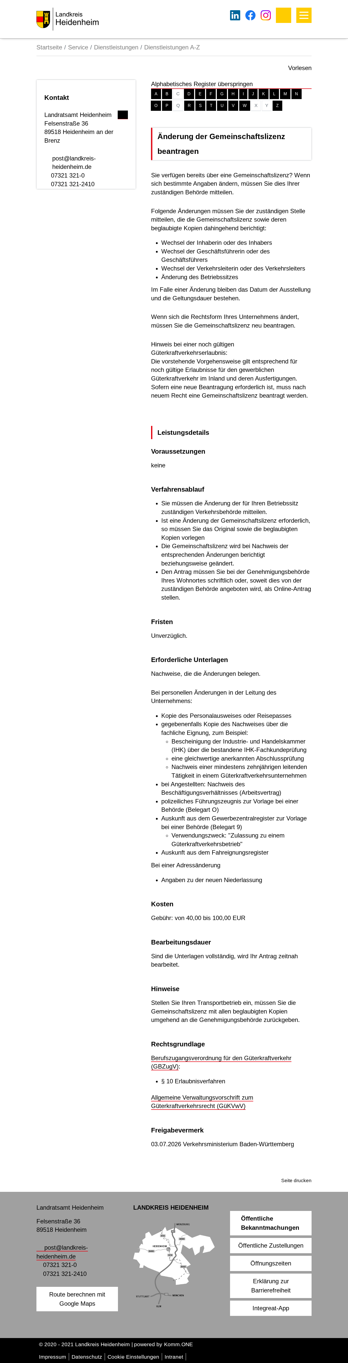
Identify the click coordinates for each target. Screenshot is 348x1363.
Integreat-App (270, 1308)
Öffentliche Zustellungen (270, 1245)
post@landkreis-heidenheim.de (74, 162)
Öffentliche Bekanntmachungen (270, 1223)
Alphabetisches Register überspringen (202, 83)
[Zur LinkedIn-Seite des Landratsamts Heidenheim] (235, 15)
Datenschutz (87, 1357)
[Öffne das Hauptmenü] (304, 15)
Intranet (174, 1357)
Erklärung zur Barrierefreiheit (271, 1286)
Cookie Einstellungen (133, 1357)
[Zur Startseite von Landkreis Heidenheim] (67, 19)
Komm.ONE (178, 1344)
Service (78, 47)
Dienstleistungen (116, 47)
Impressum (52, 1357)
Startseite (49, 47)
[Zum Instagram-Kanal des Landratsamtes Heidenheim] (265, 15)
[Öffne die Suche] (283, 15)
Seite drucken (296, 1180)
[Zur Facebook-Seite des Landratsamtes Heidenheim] (250, 15)
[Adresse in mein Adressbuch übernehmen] (123, 113)
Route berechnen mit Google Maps (77, 1299)
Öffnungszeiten (270, 1263)
